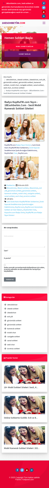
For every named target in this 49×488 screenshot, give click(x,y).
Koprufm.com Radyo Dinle (14, 212)
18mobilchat (11, 79)
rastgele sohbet (26, 85)
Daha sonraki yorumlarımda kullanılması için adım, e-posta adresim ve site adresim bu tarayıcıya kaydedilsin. (24, 269)
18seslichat (33, 79)
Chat (15, 153)
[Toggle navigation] (44, 23)
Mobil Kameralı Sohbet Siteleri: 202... (22, 448)
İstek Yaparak (34, 148)
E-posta (7, 258)
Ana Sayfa (8, 77)
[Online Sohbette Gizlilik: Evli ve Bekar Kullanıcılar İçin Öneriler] (24, 406)
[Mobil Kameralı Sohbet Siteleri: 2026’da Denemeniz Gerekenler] (24, 436)
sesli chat (7, 88)
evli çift (42, 79)
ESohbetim (10, 185)
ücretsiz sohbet (18, 88)
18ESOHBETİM (13, 23)
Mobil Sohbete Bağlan (24, 46)
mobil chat (14, 85)
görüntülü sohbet (11, 82)
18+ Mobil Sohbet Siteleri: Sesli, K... (21, 387)
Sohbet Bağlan (24, 54)
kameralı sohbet (10, 193)
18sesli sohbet (22, 79)
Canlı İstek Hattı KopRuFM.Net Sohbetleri (22, 201)
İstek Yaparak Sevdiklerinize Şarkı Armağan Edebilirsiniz (24, 204)
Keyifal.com (19, 207)
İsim (6, 250)
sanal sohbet (38, 85)
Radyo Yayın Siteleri (23, 145)
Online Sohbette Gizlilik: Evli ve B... (21, 417)
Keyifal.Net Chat (29, 210)
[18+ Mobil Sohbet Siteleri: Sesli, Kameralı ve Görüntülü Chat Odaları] (24, 375)
